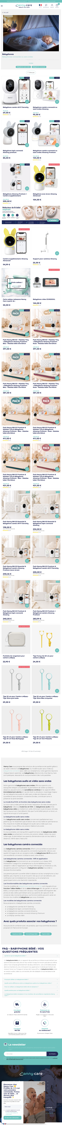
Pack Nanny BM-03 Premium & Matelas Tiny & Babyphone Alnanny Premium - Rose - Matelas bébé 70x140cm (46, 477)
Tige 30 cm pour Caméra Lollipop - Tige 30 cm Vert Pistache (46, 738)
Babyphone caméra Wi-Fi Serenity (15, 107)
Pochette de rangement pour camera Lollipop (14, 657)
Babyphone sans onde (23, 67)
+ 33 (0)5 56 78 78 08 (46, 1113)
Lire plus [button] (31, 63)
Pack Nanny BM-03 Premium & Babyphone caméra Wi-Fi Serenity (46, 567)
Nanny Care (5, 59)
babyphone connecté (11, 771)
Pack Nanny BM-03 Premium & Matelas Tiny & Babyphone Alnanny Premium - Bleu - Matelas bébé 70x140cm (15, 477)
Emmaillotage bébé (32, 934)
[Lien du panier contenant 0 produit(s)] (57, 5)
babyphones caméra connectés (30, 886)
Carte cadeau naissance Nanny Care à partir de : (14, 300)
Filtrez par (31, 72)
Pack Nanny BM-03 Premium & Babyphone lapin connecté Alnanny (14, 613)
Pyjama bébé (46, 934)
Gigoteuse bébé (17, 934)
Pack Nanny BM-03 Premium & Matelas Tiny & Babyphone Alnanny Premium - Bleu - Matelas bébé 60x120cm (15, 430)
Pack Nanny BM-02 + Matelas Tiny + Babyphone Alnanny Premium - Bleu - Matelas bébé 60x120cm (16, 341)
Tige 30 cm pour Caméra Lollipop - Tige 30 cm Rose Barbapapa (16, 738)
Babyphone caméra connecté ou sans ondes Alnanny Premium (45, 151)
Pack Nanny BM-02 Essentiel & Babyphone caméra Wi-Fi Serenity (15, 522)
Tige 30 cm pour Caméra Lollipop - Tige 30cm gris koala (16, 697)
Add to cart (27, 102)
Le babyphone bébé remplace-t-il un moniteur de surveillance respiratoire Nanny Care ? (29, 994)
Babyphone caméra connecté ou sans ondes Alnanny (45, 108)
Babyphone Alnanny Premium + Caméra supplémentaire (15, 195)
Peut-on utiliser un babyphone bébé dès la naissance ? (21, 987)
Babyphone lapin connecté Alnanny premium (13, 151)
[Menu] (1, 6)
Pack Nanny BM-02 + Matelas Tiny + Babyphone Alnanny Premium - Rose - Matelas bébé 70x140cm (46, 385)
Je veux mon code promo (12, 1117)
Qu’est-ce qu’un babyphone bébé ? (15, 956)
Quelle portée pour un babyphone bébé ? (17, 990)
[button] (46, 5)
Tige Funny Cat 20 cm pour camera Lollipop (43, 657)
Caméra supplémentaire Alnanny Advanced (15, 260)
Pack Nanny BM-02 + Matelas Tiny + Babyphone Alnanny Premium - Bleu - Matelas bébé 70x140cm (16, 385)
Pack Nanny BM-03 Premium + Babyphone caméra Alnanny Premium (44, 613)
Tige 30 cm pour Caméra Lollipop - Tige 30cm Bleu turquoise (46, 697)
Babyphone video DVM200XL (44, 299)
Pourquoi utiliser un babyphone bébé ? (16, 979)
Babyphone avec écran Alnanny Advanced (45, 195)
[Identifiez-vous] (52, 5)
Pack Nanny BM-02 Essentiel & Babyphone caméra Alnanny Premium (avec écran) (14, 568)
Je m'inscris (52, 1054)
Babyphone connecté (39, 67)
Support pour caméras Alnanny (45, 259)
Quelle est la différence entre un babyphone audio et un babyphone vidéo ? (28, 983)
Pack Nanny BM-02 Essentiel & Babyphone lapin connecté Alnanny (44, 523)
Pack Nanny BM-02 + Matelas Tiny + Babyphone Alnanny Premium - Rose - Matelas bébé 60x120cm (46, 341)
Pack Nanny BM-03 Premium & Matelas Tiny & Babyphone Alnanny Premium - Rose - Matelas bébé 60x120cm (46, 430)
